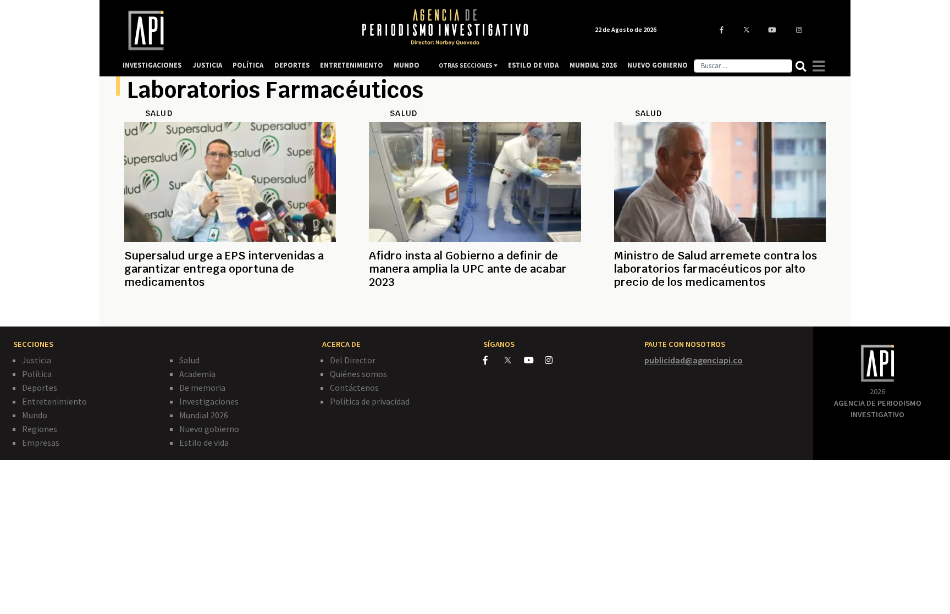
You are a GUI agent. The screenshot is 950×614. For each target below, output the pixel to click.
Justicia (36, 360)
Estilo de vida (204, 442)
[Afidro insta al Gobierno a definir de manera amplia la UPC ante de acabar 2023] (475, 308)
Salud (189, 360)
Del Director (352, 360)
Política (37, 373)
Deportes (39, 387)
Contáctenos (354, 387)
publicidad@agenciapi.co (693, 360)
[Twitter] (513, 359)
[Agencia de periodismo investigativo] (231, 30)
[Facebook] (493, 360)
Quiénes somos (358, 373)
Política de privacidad (370, 401)
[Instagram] (554, 360)
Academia (197, 373)
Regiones (39, 428)
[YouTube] (534, 360)
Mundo (34, 415)
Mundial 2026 (203, 415)
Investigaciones (209, 401)
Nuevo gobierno (209, 428)
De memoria (202, 387)
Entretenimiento (54, 401)
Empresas (40, 442)
